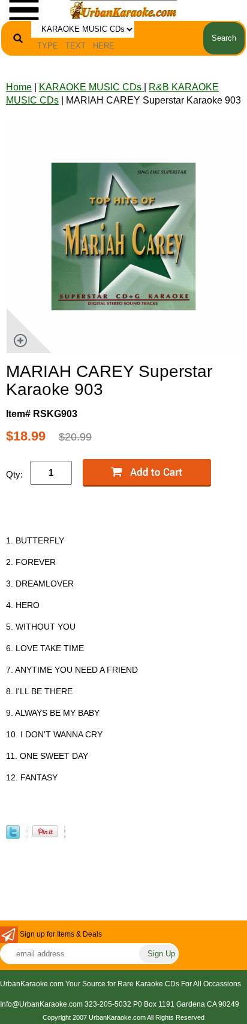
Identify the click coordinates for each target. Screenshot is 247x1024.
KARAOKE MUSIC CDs (91, 87)
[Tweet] (13, 836)
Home (19, 87)
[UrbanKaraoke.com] (123, 9)
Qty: (14, 474)
